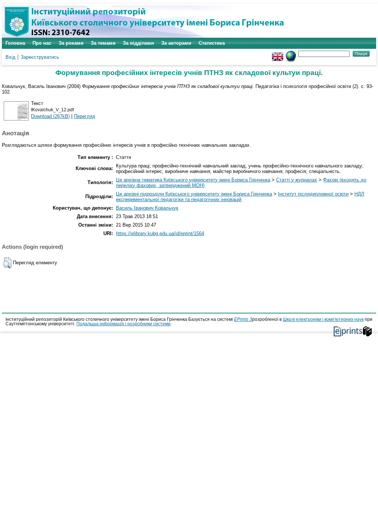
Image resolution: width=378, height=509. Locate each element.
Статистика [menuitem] (212, 43)
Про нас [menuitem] (41, 43)
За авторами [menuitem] (176, 43)
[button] (7, 262)
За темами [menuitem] (103, 43)
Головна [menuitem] (15, 43)
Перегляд (84, 116)
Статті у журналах (296, 180)
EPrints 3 (243, 319)
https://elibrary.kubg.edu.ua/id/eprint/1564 (160, 233)
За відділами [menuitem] (138, 43)
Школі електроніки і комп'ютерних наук (323, 319)
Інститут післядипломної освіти (313, 194)
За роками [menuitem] (71, 43)
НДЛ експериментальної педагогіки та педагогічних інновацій (240, 196)
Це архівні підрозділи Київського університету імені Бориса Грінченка (194, 194)
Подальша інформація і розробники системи (123, 324)
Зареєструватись (40, 57)
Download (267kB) (50, 116)
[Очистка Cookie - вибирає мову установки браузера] (291, 53)
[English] (278, 53)
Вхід (11, 57)
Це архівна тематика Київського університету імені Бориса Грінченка (193, 180)
